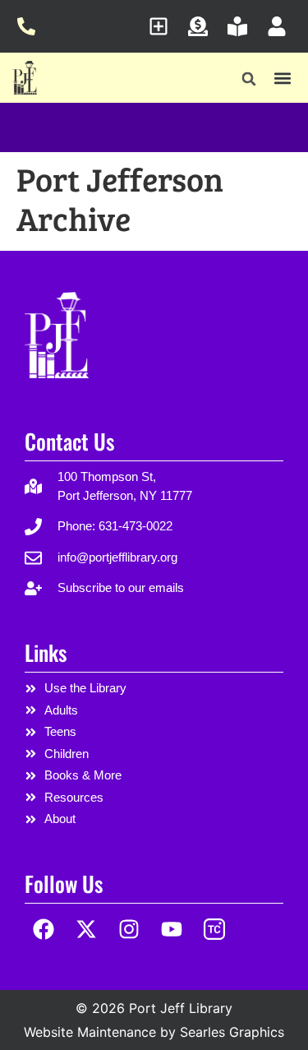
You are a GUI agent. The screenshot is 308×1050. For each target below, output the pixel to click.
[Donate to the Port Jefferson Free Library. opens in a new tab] (202, 26)
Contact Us (69, 441)
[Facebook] (44, 929)
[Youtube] (171, 929)
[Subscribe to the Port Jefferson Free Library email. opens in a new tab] (163, 26)
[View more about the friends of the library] (242, 26)
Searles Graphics (232, 1032)
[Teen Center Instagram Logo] (214, 929)
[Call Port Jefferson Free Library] (30, 26)
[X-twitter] (86, 929)
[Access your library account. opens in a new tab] (281, 26)
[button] (249, 79)
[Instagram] (129, 929)
